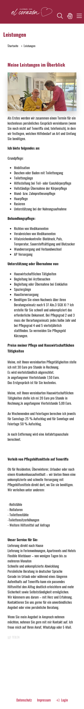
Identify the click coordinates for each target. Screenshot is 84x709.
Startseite (13, 45)
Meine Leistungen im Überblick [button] (36, 65)
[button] (60, 16)
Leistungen (29, 45)
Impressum (44, 700)
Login (63, 700)
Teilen (15, 637)
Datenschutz (24, 700)
